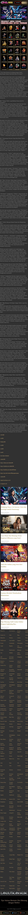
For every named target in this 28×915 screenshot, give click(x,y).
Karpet (18, 735)
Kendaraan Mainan (11, 791)
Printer (10, 756)
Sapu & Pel (2, 849)
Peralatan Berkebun (19, 701)
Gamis (1, 735)
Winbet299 (2, 441)
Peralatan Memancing (2, 705)
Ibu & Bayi (19, 682)
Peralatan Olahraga (11, 678)
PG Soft (17, 54)
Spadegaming (4, 69)
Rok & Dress (20, 721)
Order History (18, 653)
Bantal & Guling (19, 860)
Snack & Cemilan (2, 713)
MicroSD (19, 806)
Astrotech (24, 46)
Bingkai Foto (20, 854)
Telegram (15, 912)
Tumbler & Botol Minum (3, 845)
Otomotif (2, 678)
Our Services (12, 631)
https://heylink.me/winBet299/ (7, 466)
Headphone (2, 801)
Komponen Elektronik (11, 705)
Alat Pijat (11, 726)
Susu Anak (2, 778)
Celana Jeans (12, 721)
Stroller (19, 778)
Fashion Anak (11, 709)
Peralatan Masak (11, 740)
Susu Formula (11, 713)
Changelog (19, 657)
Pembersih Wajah (19, 727)
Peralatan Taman (2, 824)
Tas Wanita (11, 682)
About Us (2, 631)
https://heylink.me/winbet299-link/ (8, 469)
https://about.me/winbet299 (6, 462)
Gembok (19, 849)
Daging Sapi (11, 885)
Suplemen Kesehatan (19, 868)
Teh (18, 763)
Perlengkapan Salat (12, 736)
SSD (1, 810)
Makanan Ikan (19, 829)
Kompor (11, 836)
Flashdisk (2, 806)
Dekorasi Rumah (2, 697)
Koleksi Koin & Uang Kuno (3, 709)
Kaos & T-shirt (3, 721)
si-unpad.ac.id (3, 483)
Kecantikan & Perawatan (12, 670)
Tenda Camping (19, 795)
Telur (10, 765)
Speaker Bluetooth (19, 748)
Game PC (19, 751)
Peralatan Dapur (2, 837)
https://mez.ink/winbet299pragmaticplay (9, 473)
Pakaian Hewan (19, 833)
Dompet (19, 731)
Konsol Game (10, 752)
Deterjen (11, 769)
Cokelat (19, 765)
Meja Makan (3, 739)
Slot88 (4, 54)
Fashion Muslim (19, 666)
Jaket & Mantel (19, 718)
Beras (18, 758)
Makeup (19, 724)
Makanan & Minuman (19, 685)
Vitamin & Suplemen (2, 727)
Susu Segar (2, 885)
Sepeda (1, 795)
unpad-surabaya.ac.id (5, 480)
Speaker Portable (11, 802)
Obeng (18, 821)
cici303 (2, 438)
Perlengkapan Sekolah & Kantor (3, 686)
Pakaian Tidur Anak (19, 787)
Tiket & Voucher (19, 697)
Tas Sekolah (19, 782)
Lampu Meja (12, 854)
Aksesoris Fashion (2, 670)
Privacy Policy (19, 631)
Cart (1, 652)
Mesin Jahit (19, 817)
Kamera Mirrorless (2, 744)
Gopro (18, 799)
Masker (2, 871)
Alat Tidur (2, 863)
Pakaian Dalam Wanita (3, 718)
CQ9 (4, 39)
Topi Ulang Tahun (11, 878)
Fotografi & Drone (19, 691)
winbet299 (2, 459)
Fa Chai (17, 31)
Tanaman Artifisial (2, 860)
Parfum (10, 724)
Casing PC (11, 813)
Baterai (10, 821)
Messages (19, 650)
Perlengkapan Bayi (20, 774)
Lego (18, 790)
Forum (1, 643)
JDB (10, 31)
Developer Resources (11, 657)
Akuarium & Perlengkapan (12, 829)
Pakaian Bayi (3, 782)
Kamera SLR (12, 799)
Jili (4, 46)
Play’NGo (10, 39)
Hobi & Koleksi (19, 674)
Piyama (10, 863)
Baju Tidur (11, 717)
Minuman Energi (19, 882)
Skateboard (11, 795)
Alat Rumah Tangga (11, 674)
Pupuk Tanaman (11, 824)
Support (19, 640)
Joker (17, 39)
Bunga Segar (12, 859)
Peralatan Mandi (11, 774)
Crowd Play (17, 69)
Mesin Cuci (11, 758)
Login (24, 2)
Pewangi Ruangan (2, 868)
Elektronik (19, 669)
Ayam (18, 885)
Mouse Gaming (19, 813)
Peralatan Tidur (2, 774)
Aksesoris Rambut (2, 787)
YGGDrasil (24, 31)
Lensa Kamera (11, 744)
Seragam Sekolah (11, 783)
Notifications (12, 650)
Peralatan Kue (19, 841)
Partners (11, 637)
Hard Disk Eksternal (11, 807)
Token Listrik (3, 700)
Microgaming (11, 54)
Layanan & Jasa (11, 697)
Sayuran (2, 888)
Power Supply (3, 813)
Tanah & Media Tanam (3, 829)
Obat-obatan (11, 871)
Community (11, 643)
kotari (8, 908)
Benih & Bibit (19, 824)
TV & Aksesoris (2, 752)
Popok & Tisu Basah (19, 713)
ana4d (1, 452)
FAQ (10, 635)
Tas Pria (2, 682)
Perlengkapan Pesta (12, 685)
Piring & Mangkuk (19, 845)
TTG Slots (17, 46)
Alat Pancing (3, 799)
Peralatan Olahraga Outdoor (19, 873)
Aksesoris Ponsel (19, 744)
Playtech (10, 69)
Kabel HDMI (20, 801)
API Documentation (3, 657)
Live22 (24, 54)
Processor (19, 810)
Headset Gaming (2, 818)
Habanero (4, 31)
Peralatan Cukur (2, 731)
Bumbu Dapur (18, 889)
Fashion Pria (3, 665)
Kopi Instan (11, 881)
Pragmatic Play (23, 39)
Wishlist (11, 652)
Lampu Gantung (2, 855)
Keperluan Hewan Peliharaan (11, 692)
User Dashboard (19, 646)
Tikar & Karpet (19, 864)
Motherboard (12, 810)
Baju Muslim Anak (12, 787)
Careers (18, 637)
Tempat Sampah (11, 850)
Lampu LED (3, 821)
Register (11, 646)
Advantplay (11, 46)
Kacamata (2, 724)
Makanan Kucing (2, 833)
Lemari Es (2, 758)
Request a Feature (2, 662)
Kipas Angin (20, 756)
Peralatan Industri (19, 705)
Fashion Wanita (11, 666)
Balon (1, 877)
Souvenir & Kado (2, 691)
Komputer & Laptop (3, 674)
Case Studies (12, 640)
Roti (1, 765)
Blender (19, 836)
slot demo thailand (4, 455)
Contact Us (2, 635)
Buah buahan (12, 888)
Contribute (11, 661)
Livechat (23, 912)
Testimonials (3, 640)
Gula (1, 763)
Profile (1, 650)
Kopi (10, 763)
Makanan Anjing (11, 833)
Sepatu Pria (19, 678)
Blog (18, 635)
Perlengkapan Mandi (20, 709)
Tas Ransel (11, 731)
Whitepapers (20, 643)
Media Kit (2, 637)
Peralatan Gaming (11, 818)
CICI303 (2, 435)
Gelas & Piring (19, 740)
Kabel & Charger (2, 748)
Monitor (2, 756)
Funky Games (24, 69)
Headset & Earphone (11, 748)
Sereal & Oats (3, 881)
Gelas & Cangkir (11, 845)
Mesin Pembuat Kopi (3, 841)
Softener (19, 769)
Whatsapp (7, 912)
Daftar (18, 2)
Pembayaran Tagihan (11, 701)
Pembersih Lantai (2, 770)
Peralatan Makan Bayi (11, 779)
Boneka (2, 790)
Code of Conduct (19, 662)
